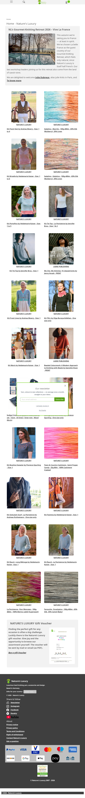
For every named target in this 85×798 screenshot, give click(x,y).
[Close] (65, 385)
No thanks (42, 410)
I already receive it (42, 406)
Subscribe (59, 399)
